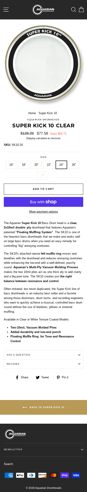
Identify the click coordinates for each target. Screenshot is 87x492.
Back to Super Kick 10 (47, 407)
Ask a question (18, 355)
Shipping (30, 138)
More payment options (43, 211)
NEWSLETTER (13, 449)
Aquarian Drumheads (43, 119)
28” (43, 175)
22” (49, 164)
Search (8, 464)
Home (32, 113)
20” (36, 164)
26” (74, 164)
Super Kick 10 (48, 113)
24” (61, 164)
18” (24, 164)
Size (43, 157)
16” (11, 164)
